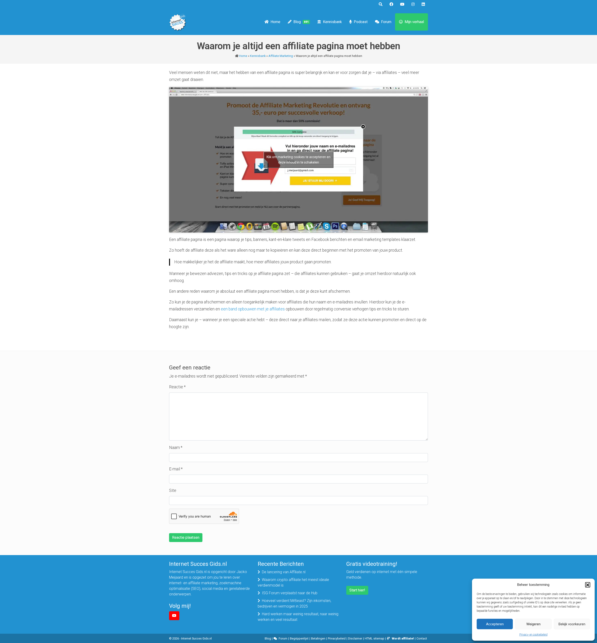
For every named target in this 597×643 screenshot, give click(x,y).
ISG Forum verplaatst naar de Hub (289, 593)
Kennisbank (332, 22)
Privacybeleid (337, 638)
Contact (422, 638)
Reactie (177, 387)
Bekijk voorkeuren (572, 624)
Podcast (361, 22)
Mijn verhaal (414, 22)
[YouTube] (174, 615)
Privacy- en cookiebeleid (533, 634)
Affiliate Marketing (280, 56)
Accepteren (495, 624)
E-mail (176, 469)
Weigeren (533, 624)
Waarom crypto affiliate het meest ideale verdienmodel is (293, 582)
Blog (301, 22)
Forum (386, 22)
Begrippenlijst (299, 638)
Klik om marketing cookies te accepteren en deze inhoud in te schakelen (298, 159)
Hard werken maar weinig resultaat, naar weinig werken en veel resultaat (298, 617)
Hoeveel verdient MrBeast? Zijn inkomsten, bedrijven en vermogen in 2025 (294, 603)
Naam (175, 447)
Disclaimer (355, 638)
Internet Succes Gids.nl (196, 638)
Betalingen (318, 638)
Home (275, 22)
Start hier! (357, 590)
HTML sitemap (374, 638)
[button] (587, 584)
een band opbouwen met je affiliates (253, 309)
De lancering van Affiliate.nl (283, 572)
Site (172, 490)
